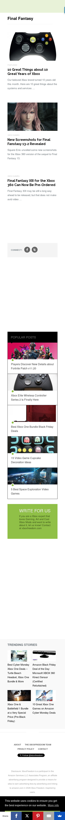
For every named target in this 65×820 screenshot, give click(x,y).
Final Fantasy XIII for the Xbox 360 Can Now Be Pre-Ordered (31, 183)
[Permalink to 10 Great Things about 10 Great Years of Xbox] (33, 59)
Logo (5, 6)
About (17, 744)
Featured (12, 65)
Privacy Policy (26, 748)
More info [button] (53, 805)
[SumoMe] (59, 816)
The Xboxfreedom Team (38, 744)
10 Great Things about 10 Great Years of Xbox (28, 72)
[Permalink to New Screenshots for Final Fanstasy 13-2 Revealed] (33, 129)
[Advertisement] (32, 295)
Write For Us (34, 510)
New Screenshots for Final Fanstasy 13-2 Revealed (29, 142)
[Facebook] (16, 816)
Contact (43, 748)
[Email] (48, 816)
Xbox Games (14, 135)
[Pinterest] (37, 816)
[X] (27, 816)
